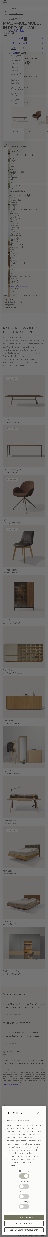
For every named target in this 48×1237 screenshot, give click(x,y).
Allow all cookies (24, 1217)
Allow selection (24, 1224)
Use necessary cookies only (24, 1230)
